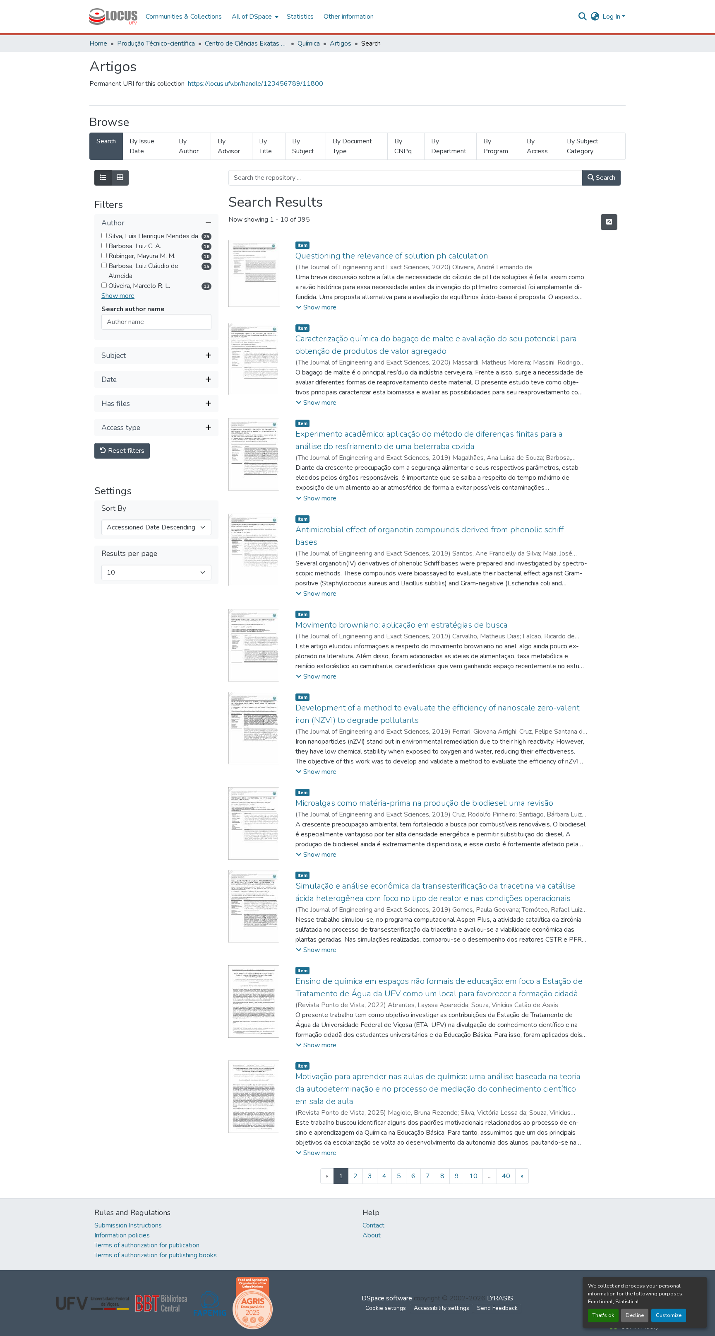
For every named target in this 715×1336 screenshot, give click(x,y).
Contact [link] (373, 1225)
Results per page (129, 553)
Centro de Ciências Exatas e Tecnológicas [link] (246, 43)
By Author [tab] (189, 146)
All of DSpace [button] (252, 16)
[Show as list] (103, 178)
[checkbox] (104, 235)
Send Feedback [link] (497, 1308)
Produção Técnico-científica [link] (156, 43)
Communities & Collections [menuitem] (184, 16)
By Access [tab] (537, 146)
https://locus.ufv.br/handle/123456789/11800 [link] (255, 83)
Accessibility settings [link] (441, 1308)
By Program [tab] (495, 146)
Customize (668, 1315)
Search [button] (604, 177)
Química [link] (309, 43)
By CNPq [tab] (403, 146)
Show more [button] (117, 295)
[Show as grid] (120, 178)
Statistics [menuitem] (300, 16)
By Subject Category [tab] (582, 146)
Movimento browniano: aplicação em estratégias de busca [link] (401, 625)
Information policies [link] (122, 1235)
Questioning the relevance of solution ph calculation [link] (391, 255)
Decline (635, 1315)
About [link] (371, 1235)
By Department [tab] (448, 146)
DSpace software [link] (387, 1298)
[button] (113, 16)
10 (473, 1176)
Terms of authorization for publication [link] (146, 1245)
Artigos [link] (340, 43)
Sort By (113, 508)
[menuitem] (254, 16)
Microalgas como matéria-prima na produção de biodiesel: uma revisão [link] (424, 803)
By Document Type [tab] (352, 146)
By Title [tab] (265, 146)
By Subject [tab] (303, 146)
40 (506, 1176)
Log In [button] (612, 16)
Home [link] (98, 43)
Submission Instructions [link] (128, 1225)
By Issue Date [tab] (142, 146)
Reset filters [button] (125, 450)
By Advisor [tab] (229, 146)
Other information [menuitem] (349, 16)
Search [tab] (106, 141)
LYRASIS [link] (500, 1298)
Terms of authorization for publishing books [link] (155, 1255)
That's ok (603, 1315)
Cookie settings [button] (385, 1308)
